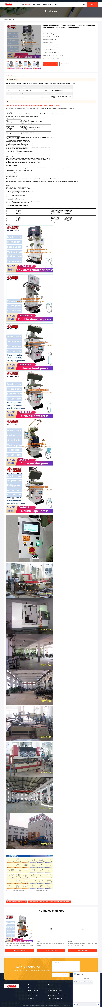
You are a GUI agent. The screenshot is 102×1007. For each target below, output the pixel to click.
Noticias (45, 4)
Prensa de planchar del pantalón (55, 993)
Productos (28, 4)
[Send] (98, 1004)
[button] (41, 65)
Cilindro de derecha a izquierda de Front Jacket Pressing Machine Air (82, 944)
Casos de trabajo (52, 4)
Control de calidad (32, 993)
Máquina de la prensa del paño (55, 990)
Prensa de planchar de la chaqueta (55, 1001)
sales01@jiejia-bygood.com (81, 1)
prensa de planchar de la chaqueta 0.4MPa (38, 901)
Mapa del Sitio (31, 998)
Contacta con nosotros (33, 995)
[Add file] (74, 1004)
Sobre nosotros (36, 4)
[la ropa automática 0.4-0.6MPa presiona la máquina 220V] (51, 928)
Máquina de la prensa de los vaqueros (56, 995)
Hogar (22, 4)
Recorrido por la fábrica (33, 990)
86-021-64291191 (94, 1)
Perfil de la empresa (32, 987)
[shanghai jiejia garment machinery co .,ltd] (8, 4)
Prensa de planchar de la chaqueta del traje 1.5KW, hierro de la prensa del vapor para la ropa (19, 944)
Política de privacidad (32, 1001)
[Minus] (98, 974)
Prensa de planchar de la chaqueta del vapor (60, 901)
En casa (6, 19)
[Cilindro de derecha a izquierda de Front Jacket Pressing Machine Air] (82, 928)
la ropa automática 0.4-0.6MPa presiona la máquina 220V (51, 943)
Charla (92, 4)
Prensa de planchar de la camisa (55, 998)
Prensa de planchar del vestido (54, 987)
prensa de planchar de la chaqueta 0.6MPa (16, 901)
